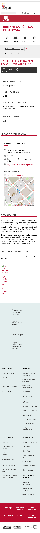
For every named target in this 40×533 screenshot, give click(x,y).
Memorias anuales (28, 466)
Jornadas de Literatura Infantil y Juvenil (9, 476)
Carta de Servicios (8, 373)
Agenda (5, 442)
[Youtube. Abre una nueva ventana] (15, 38)
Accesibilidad (8, 515)
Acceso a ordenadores (29, 442)
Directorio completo (15, 175)
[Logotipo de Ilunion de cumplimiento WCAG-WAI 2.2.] (30, 529)
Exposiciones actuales (9, 465)
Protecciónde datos (20, 508)
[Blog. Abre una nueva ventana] (34, 38)
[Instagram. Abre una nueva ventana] (25, 38)
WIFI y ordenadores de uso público (29, 428)
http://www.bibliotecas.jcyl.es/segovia (22, 164)
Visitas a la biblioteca (29, 423)
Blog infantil (26, 451)
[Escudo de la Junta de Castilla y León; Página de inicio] (6, 9)
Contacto (20, 515)
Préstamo (25, 402)
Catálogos (7, 392)
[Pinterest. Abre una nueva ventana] (7, 38)
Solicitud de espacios (29, 419)
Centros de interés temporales (28, 374)
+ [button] (6, 180)
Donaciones (26, 391)
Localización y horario (9, 382)
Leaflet (17, 205)
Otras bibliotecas (28, 494)
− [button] (6, 183)
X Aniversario (6, 482)
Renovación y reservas (29, 410)
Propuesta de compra (29, 406)
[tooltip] (22, 12)
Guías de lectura (27, 461)
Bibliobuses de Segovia (27, 489)
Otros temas (36, 12)
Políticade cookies (32, 508)
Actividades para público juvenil (8, 460)
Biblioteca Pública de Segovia (14, 49)
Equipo (4, 377)
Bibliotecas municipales (26, 483)
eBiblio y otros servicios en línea (28, 397)
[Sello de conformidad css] (7, 528)
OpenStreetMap (24, 205)
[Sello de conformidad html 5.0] (17, 528)
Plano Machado (27, 470)
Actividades (26, 447)
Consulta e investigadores (27, 386)
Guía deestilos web (32, 516)
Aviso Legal (8, 508)
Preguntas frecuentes (9, 386)
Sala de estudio (27, 415)
